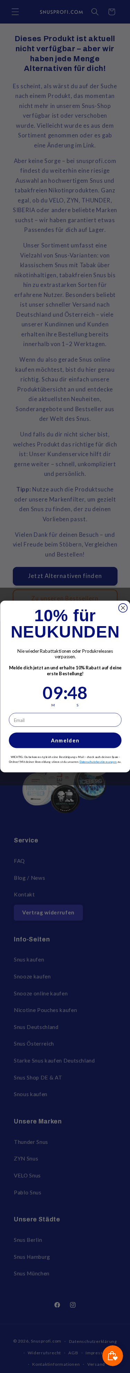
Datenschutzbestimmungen (97, 762)
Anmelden (65, 740)
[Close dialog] (123, 608)
